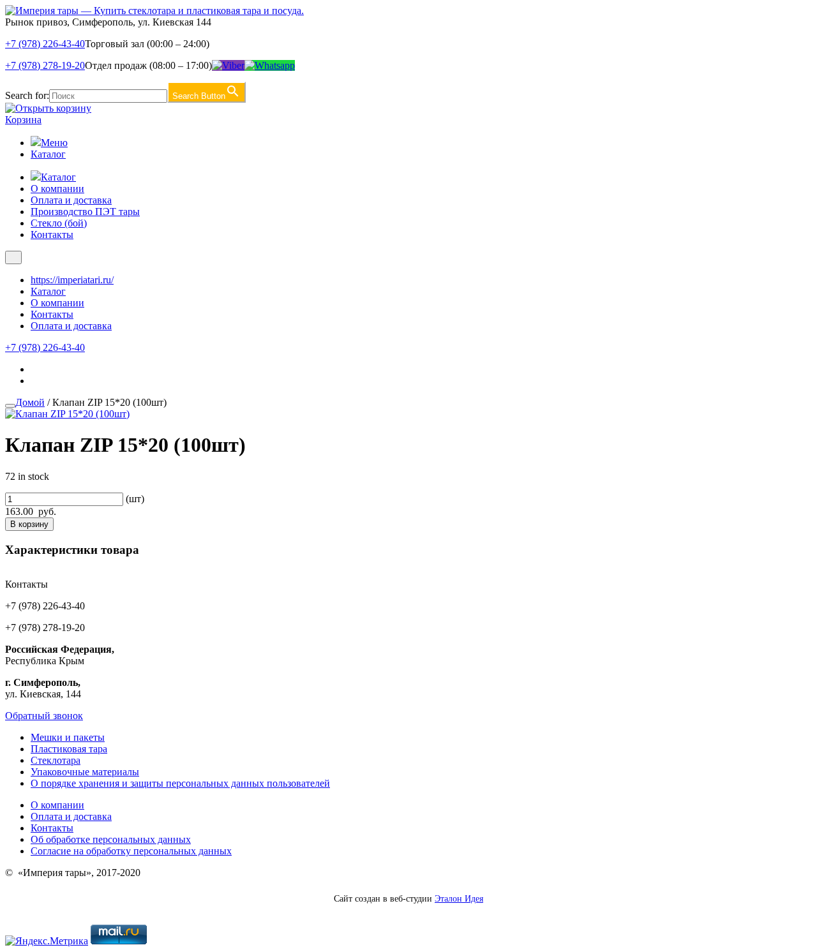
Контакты (52, 234)
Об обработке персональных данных (111, 839)
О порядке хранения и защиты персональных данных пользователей (180, 783)
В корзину (29, 524)
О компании (57, 188)
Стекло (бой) (59, 223)
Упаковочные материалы (85, 771)
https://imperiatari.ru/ (72, 279)
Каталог (48, 154)
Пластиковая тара (69, 748)
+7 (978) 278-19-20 (45, 65)
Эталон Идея (459, 899)
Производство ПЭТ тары (85, 211)
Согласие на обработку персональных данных (131, 850)
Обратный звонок (44, 715)
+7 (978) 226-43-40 (45, 43)
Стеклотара (55, 760)
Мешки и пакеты (68, 737)
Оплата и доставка (71, 200)
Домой (30, 402)
